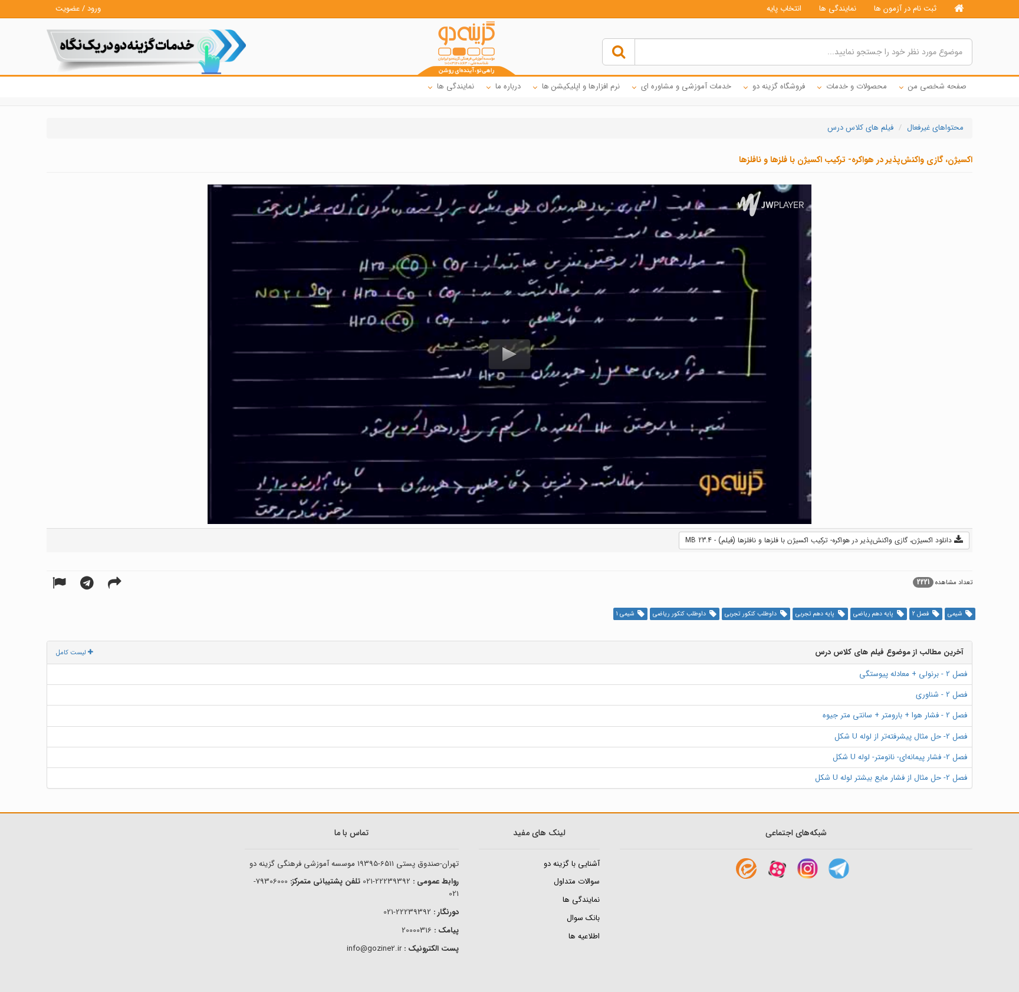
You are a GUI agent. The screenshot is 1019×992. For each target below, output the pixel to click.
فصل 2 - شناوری (941, 694)
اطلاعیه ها (584, 936)
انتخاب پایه (784, 8)
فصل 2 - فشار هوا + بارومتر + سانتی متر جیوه (895, 715)
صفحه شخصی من (937, 86)
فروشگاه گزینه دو (778, 86)
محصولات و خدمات (856, 86)
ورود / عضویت (78, 8)
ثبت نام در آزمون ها (905, 8)
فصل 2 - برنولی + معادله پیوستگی (913, 674)
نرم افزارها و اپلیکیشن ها (581, 86)
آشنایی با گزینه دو (572, 864)
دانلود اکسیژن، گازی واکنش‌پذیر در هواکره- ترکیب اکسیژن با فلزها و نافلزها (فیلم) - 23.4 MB (819, 540)
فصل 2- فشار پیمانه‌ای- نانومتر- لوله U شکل (900, 757)
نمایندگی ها (837, 8)
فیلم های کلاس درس (860, 127)
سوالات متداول (577, 881)
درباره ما (508, 86)
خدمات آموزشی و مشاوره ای (686, 86)
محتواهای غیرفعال (935, 127)
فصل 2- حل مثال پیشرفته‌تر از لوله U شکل (900, 736)
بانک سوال (583, 918)
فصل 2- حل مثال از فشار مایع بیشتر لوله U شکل (891, 778)
